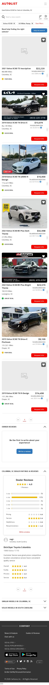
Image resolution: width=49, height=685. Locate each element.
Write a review (24, 532)
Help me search (39, 30)
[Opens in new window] (12, 654)
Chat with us (9, 636)
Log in (40, 662)
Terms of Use (10, 668)
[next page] (31, 420)
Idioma (10, 662)
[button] (40, 17)
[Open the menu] (45, 4)
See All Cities (10, 642)
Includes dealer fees (38, 71)
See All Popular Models (14, 645)
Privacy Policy (21, 668)
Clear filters (39, 23)
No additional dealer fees (37, 179)
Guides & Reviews (33, 633)
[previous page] (18, 420)
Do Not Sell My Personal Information (18, 672)
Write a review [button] (24, 451)
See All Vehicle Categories (15, 649)
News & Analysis (11, 633)
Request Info (39, 84)
